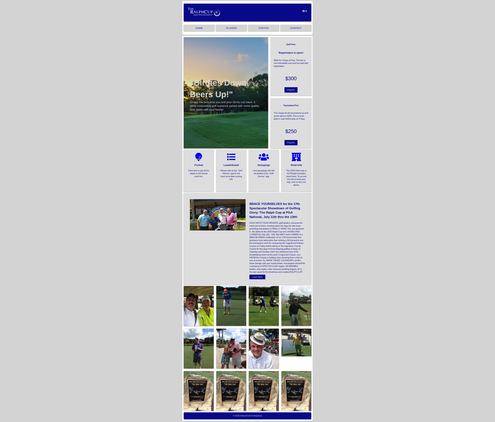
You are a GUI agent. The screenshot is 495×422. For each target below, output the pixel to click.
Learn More (257, 277)
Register (291, 90)
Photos (264, 28)
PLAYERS (231, 28)
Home (199, 28)
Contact (295, 28)
